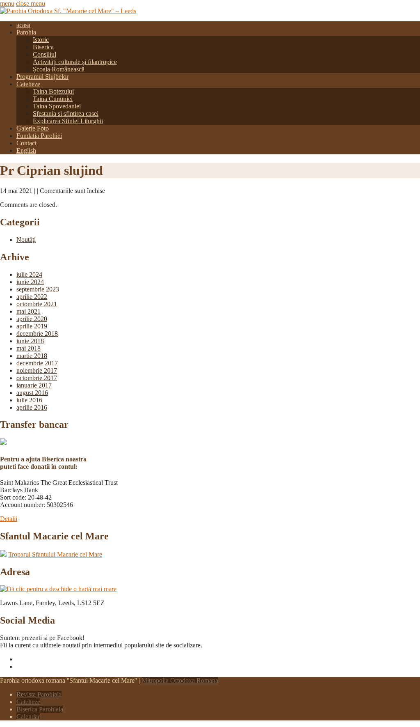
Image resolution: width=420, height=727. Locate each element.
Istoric (41, 39)
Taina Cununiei (53, 98)
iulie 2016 (29, 400)
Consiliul (44, 54)
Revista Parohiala (39, 694)
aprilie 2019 (31, 326)
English (26, 150)
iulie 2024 (29, 274)
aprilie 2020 (31, 318)
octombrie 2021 (36, 303)
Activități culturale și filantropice (75, 61)
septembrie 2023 (37, 289)
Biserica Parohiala (39, 709)
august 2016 (32, 392)
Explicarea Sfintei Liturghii (68, 120)
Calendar (28, 716)
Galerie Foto (32, 128)
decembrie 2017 (37, 363)
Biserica (43, 47)
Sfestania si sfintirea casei (65, 113)
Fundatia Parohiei (39, 135)
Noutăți (26, 239)
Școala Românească (58, 69)
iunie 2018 (30, 340)
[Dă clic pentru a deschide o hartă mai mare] (58, 588)
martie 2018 (31, 355)
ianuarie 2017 (34, 385)
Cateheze (28, 83)
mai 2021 (28, 311)
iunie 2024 (30, 281)
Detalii (8, 518)
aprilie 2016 (31, 407)
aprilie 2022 (31, 296)
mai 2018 (28, 348)
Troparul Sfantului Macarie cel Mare (55, 554)
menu (7, 3)
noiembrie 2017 (36, 370)
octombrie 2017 (36, 377)
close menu (30, 3)
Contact (26, 143)
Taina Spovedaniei (57, 106)
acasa (23, 24)
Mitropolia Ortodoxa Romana (180, 680)
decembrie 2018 (37, 333)
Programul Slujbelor (42, 76)
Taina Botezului (53, 91)
